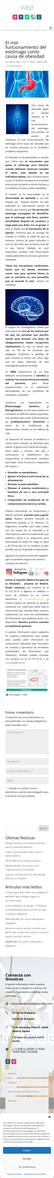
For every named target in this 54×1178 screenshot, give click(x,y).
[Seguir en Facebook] (21, 17)
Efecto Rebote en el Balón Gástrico (23, 860)
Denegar (27, 1158)
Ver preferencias (27, 1166)
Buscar (43, 828)
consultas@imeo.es (15, 662)
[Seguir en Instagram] (15, 17)
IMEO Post (42, 61)
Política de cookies (14, 1174)
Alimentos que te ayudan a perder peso (25, 928)
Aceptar (27, 1150)
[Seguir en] (33, 17)
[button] (49, 1116)
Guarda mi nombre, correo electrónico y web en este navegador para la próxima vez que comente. (26, 792)
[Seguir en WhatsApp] (27, 17)
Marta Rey (14, 61)
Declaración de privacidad (35, 1174)
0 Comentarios (14, 65)
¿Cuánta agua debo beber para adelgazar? (26, 892)
